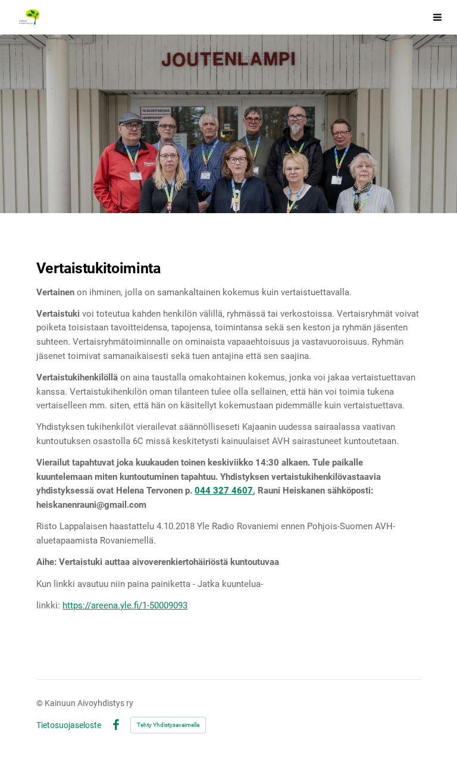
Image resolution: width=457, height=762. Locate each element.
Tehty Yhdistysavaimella (168, 725)
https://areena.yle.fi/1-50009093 (124, 605)
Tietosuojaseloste (68, 725)
